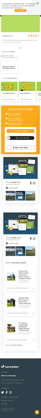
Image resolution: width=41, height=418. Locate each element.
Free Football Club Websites (11, 383)
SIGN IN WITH (20, 131)
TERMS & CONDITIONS (9, 397)
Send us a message (8, 375)
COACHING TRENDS (16, 345)
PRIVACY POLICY (7, 400)
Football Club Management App (13, 380)
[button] (20, 147)
